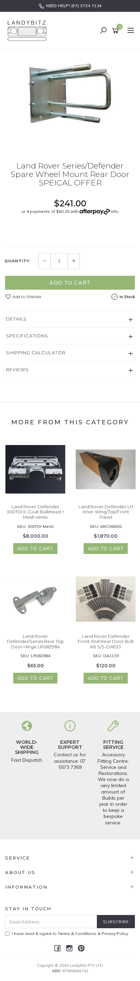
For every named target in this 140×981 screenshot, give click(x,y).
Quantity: (17, 261)
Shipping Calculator (36, 352)
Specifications (27, 335)
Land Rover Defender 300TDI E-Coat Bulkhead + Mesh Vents (35, 512)
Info (115, 211)
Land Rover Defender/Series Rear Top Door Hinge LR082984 (35, 641)
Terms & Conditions (77, 933)
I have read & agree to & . (70, 933)
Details (16, 318)
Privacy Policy (115, 933)
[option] (70, 101)
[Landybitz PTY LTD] (29, 30)
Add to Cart (70, 282)
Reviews (17, 369)
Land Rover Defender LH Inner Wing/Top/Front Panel (105, 512)
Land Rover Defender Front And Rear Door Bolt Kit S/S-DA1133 (106, 641)
